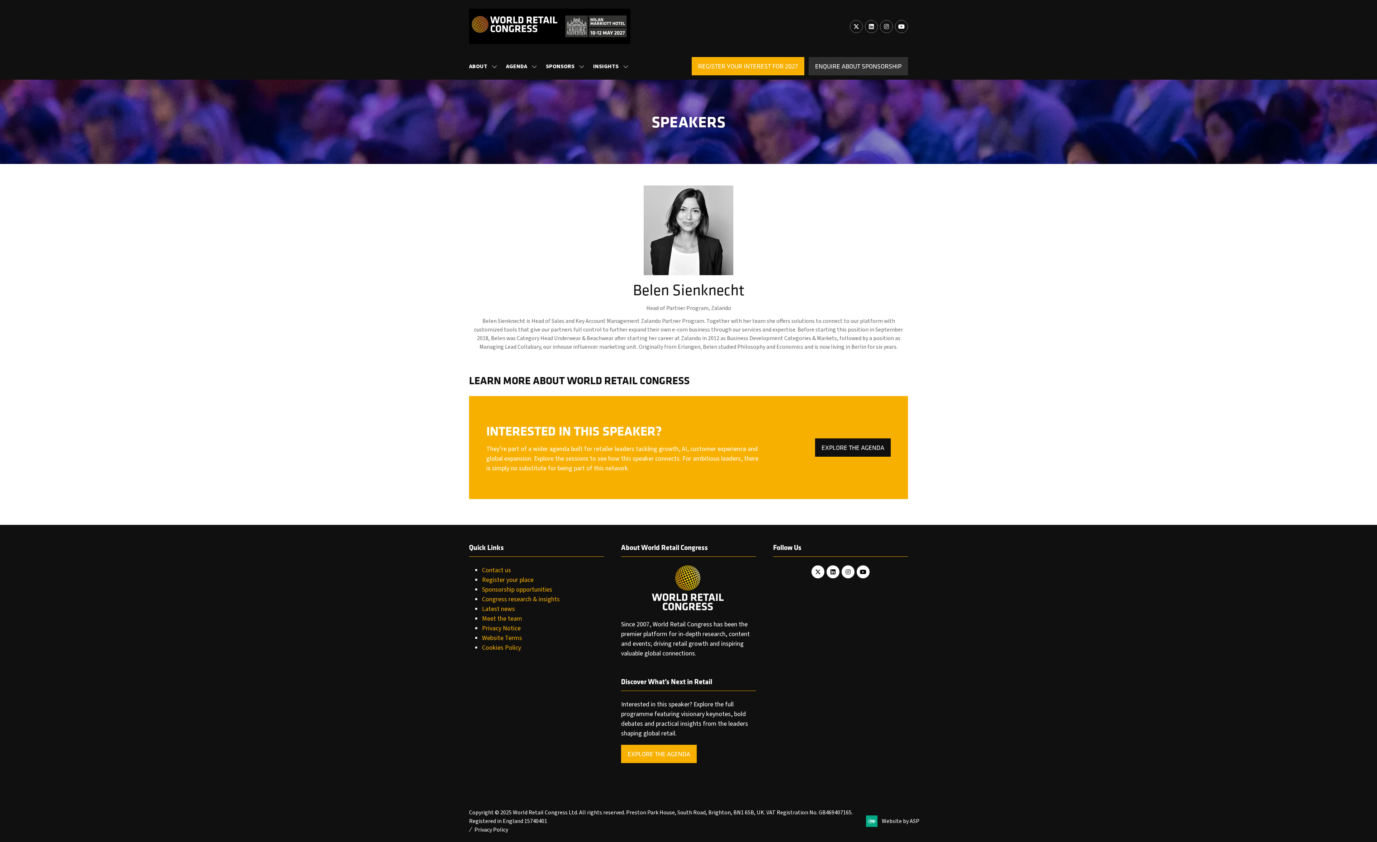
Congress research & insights (521, 599)
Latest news (498, 609)
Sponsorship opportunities (517, 589)
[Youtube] (901, 26)
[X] (856, 26)
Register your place (508, 579)
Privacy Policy (491, 830)
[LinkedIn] (871, 26)
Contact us (496, 570)
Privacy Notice (501, 628)
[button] (748, 66)
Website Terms (502, 638)
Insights (606, 66)
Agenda (516, 66)
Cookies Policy (501, 647)
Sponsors (560, 66)
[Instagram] (886, 26)
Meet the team (502, 618)
